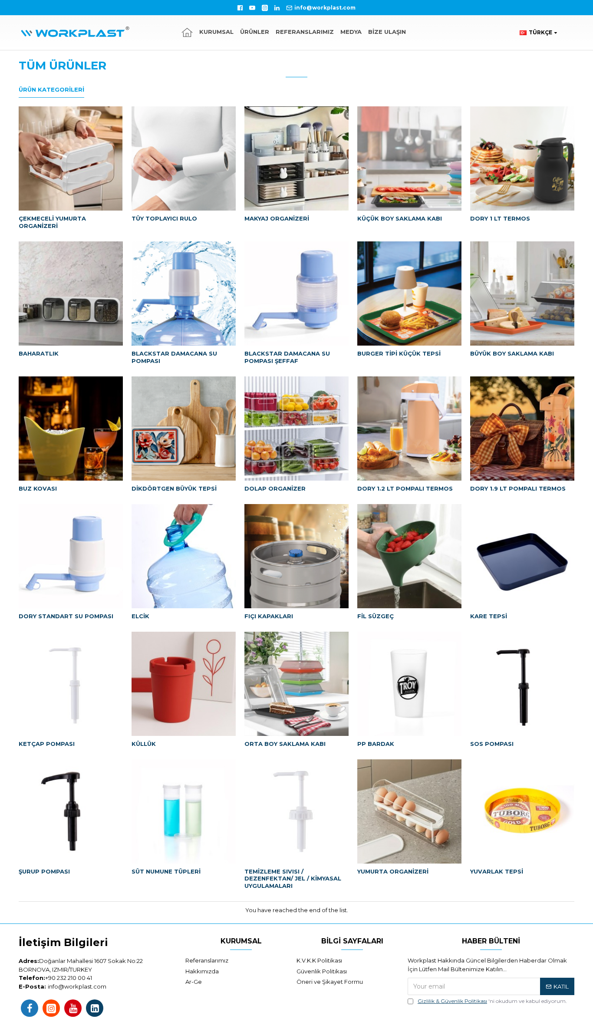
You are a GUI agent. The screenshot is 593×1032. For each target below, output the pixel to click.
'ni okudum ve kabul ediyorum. (492, 1001)
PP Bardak (375, 743)
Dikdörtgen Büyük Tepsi (174, 488)
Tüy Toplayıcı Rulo (164, 218)
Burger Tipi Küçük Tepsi (399, 353)
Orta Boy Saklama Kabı (285, 743)
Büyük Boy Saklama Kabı (512, 353)
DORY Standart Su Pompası (66, 616)
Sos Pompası (492, 743)
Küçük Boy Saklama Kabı (399, 218)
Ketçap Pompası (47, 743)
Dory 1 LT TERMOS (500, 218)
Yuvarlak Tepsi (496, 871)
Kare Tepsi (488, 616)
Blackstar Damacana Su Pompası (174, 357)
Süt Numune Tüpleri (166, 871)
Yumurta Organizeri (392, 871)
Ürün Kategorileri (51, 89)
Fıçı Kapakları (268, 616)
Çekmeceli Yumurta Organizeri (52, 222)
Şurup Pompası (44, 871)
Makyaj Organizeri (276, 218)
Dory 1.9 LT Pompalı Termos (518, 488)
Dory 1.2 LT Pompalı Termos (405, 488)
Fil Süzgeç (375, 616)
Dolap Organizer (275, 488)
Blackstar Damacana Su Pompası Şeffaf (287, 357)
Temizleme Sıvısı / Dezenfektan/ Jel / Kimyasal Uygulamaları (292, 879)
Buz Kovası (38, 488)
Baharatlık (39, 353)
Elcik (140, 616)
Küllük (144, 743)
